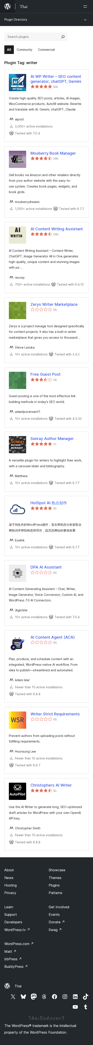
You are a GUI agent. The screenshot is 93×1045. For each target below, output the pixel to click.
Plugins (54, 885)
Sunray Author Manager (52, 438)
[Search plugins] (63, 36)
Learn (8, 907)
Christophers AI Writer (51, 785)
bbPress (13, 959)
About (9, 870)
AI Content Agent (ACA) (52, 637)
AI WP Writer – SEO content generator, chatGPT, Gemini (55, 79)
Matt (10, 951)
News (8, 878)
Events (54, 914)
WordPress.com (19, 944)
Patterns (55, 893)
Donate (57, 922)
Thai (17, 986)
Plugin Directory (15, 19)
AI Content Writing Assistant (56, 229)
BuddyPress (16, 966)
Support (10, 914)
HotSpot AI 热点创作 (48, 503)
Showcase (57, 870)
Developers (13, 922)
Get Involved (59, 907)
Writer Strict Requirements (55, 714)
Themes (55, 878)
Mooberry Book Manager (53, 153)
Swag (55, 930)
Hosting (10, 885)
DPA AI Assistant (46, 567)
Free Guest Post (45, 374)
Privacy (10, 893)
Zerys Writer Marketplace (54, 304)
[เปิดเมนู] (86, 6)
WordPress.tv (17, 930)
